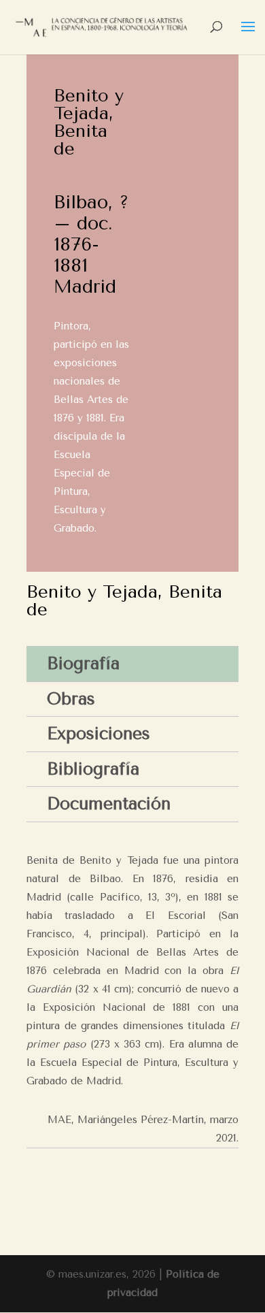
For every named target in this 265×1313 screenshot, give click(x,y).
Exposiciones (98, 733)
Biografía (83, 663)
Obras (71, 699)
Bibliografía (93, 769)
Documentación (109, 803)
